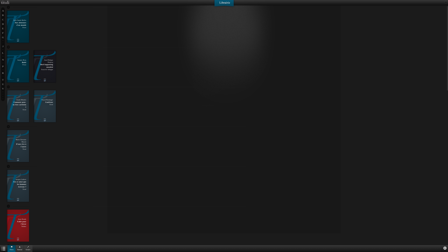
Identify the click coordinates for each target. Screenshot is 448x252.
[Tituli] (5, 1)
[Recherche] (445, 2)
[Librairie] (224, 4)
